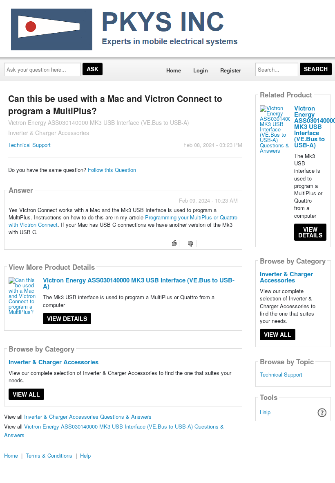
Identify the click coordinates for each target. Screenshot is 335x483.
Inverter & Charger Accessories (53, 361)
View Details (67, 318)
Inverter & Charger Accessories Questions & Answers (88, 416)
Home (173, 70)
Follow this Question (112, 170)
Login (200, 70)
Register (230, 70)
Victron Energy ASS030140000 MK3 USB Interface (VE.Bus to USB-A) (138, 283)
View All (26, 394)
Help (265, 412)
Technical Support (29, 145)
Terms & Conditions (49, 455)
